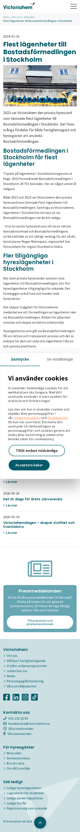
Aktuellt (29, 17)
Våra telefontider (20, 728)
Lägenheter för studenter (25, 793)
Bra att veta (15, 763)
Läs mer (11, 481)
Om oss (16, 17)
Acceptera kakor (29, 465)
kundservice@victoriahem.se (29, 723)
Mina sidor (14, 753)
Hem (6, 17)
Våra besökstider (19, 734)
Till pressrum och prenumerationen (40, 622)
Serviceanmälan (18, 758)
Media (11, 676)
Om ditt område (18, 768)
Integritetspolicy (27, 418)
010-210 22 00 (18, 718)
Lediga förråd (16, 803)
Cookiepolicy (58, 418)
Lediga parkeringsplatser (25, 798)
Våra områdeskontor (22, 686)
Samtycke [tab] (20, 359)
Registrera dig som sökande (27, 808)
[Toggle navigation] (73, 6)
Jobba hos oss (17, 671)
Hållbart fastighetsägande (26, 661)
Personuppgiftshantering (25, 681)
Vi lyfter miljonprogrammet (27, 666)
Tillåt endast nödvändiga (37, 450)
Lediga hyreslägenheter (24, 788)
